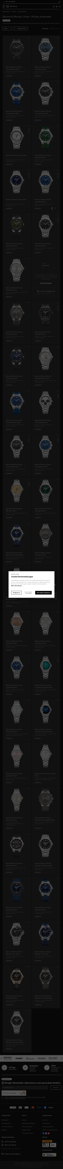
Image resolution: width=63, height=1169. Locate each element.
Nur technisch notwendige (28, 592)
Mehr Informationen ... (17, 585)
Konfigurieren (16, 592)
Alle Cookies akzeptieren (43, 592)
